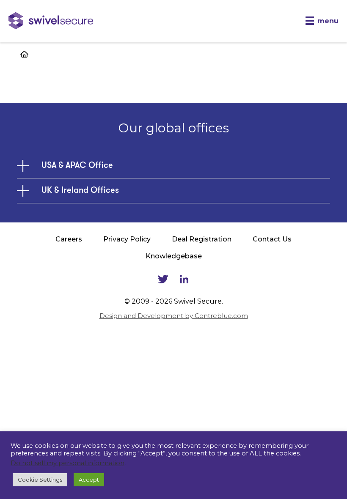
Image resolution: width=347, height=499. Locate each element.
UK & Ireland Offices (80, 190)
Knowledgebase (174, 256)
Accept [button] (89, 479)
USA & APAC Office (77, 166)
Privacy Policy (127, 239)
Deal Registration (201, 239)
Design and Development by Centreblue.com (173, 316)
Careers (68, 239)
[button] (322, 21)
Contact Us (272, 239)
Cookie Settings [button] (40, 479)
